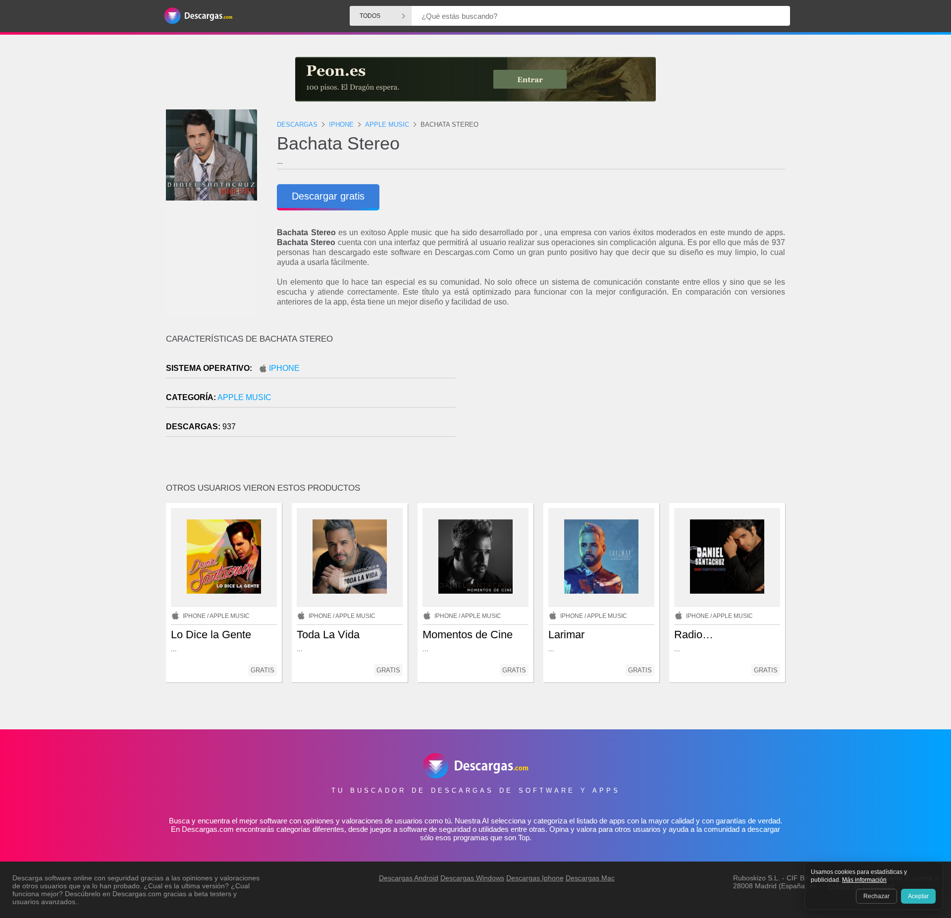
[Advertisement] (630, 418)
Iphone (284, 368)
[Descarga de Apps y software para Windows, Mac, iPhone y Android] (198, 16)
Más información (864, 879)
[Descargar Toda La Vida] (350, 557)
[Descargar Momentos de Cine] (475, 557)
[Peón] (475, 79)
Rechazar (876, 896)
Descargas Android (408, 878)
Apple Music (244, 397)
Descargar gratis (328, 196)
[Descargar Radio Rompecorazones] (727, 557)
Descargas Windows (472, 878)
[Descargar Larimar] (601, 557)
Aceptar (918, 896)
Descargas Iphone (535, 878)
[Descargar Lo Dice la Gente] (224, 557)
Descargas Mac (590, 878)
